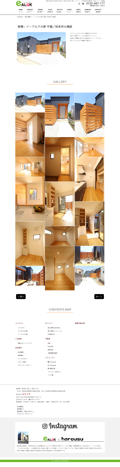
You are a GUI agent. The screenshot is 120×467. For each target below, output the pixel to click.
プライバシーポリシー (25, 365)
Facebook (52, 362)
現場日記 (52, 368)
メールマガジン (23, 359)
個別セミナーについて (25, 343)
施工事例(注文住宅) (54, 328)
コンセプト (21, 328)
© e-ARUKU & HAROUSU (60, 461)
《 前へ (20, 296)
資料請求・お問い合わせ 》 (25, 411)
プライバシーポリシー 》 (25, 414)
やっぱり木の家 (23, 331)
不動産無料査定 (53, 353)
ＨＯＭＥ (20, 17)
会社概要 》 (20, 406)
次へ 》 (99, 296)
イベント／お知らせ (54, 372)
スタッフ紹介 (22, 362)
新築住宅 (50, 350)
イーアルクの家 (23, 334)
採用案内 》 (20, 409)
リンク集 (50, 375)
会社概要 (20, 352)
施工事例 (27, 17)
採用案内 (20, 355)
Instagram (52, 365)
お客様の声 (51, 334)
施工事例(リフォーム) (54, 331)
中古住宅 (50, 346)
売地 (49, 343)
